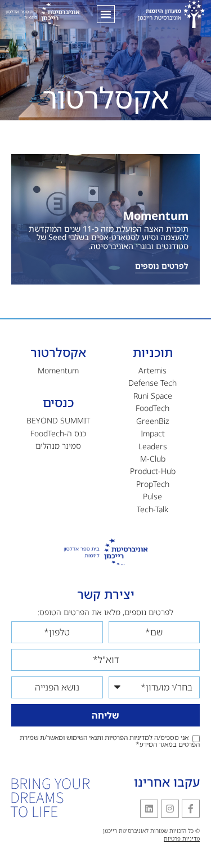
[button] (106, 14)
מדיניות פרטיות (182, 838)
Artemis (152, 370)
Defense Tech (152, 382)
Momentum (155, 215)
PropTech (152, 484)
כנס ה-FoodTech (58, 433)
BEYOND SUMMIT (58, 420)
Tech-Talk (152, 509)
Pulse (152, 496)
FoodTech (152, 408)
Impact (153, 433)
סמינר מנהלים (58, 445)
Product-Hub (153, 471)
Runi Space (152, 395)
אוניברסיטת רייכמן (159, 14)
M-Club (152, 458)
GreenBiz (152, 421)
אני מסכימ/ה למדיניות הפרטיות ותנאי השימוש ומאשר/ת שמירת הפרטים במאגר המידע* (110, 741)
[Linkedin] (149, 809)
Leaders (152, 446)
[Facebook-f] (191, 809)
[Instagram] (170, 809)
